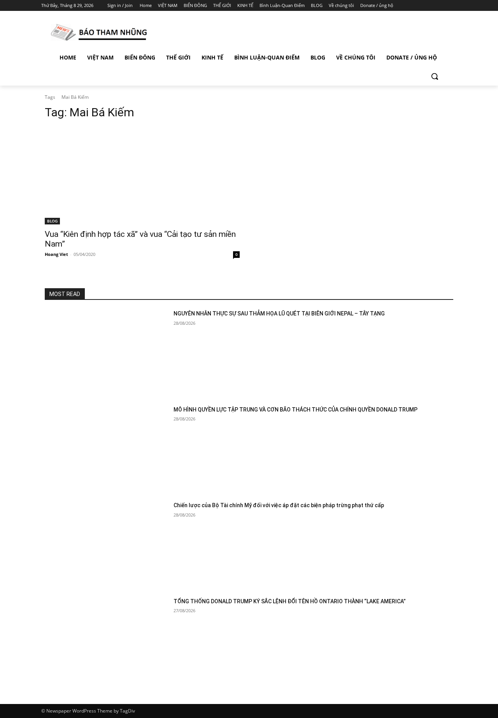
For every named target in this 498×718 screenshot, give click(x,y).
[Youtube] (452, 5)
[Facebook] (409, 5)
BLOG (52, 221)
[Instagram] (420, 5)
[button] (434, 76)
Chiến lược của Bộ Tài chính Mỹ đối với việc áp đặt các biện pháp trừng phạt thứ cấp (279, 505)
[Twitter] (430, 5)
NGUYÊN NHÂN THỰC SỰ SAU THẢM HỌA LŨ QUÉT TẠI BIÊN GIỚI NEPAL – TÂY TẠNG (279, 313)
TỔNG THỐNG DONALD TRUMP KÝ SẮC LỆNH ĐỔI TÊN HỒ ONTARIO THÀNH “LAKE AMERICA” (290, 601)
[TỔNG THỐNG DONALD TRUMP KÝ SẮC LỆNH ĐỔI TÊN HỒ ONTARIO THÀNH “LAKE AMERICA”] (106, 641)
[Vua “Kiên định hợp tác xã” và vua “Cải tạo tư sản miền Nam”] (142, 176)
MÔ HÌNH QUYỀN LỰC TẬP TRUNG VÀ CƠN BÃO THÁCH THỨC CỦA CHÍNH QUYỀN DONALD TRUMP (295, 409)
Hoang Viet (56, 254)
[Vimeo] (441, 5)
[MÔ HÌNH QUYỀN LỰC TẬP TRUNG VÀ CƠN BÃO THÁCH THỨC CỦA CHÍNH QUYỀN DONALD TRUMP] (106, 449)
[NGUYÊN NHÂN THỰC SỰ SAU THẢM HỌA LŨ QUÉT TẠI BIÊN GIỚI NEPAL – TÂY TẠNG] (106, 353)
